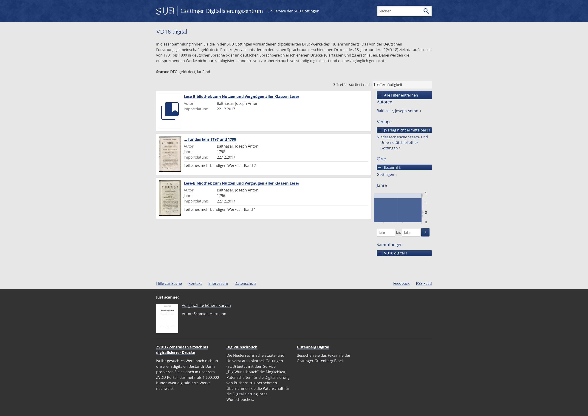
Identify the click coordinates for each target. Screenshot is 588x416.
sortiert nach (360, 84)
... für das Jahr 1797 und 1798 (210, 139)
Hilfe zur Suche (169, 283)
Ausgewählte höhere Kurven (206, 305)
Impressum (218, 283)
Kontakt (195, 283)
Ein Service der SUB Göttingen (293, 11)
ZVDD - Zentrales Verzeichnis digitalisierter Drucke (182, 350)
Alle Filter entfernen (397, 95)
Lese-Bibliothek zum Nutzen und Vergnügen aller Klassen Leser (241, 96)
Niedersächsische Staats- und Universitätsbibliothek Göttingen (402, 142)
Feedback (401, 283)
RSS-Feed (424, 283)
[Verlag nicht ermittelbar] (403, 130)
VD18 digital (392, 253)
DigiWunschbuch (241, 347)
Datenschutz (245, 283)
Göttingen (387, 174)
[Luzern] (389, 167)
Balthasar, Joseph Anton (399, 110)
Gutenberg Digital (313, 347)
